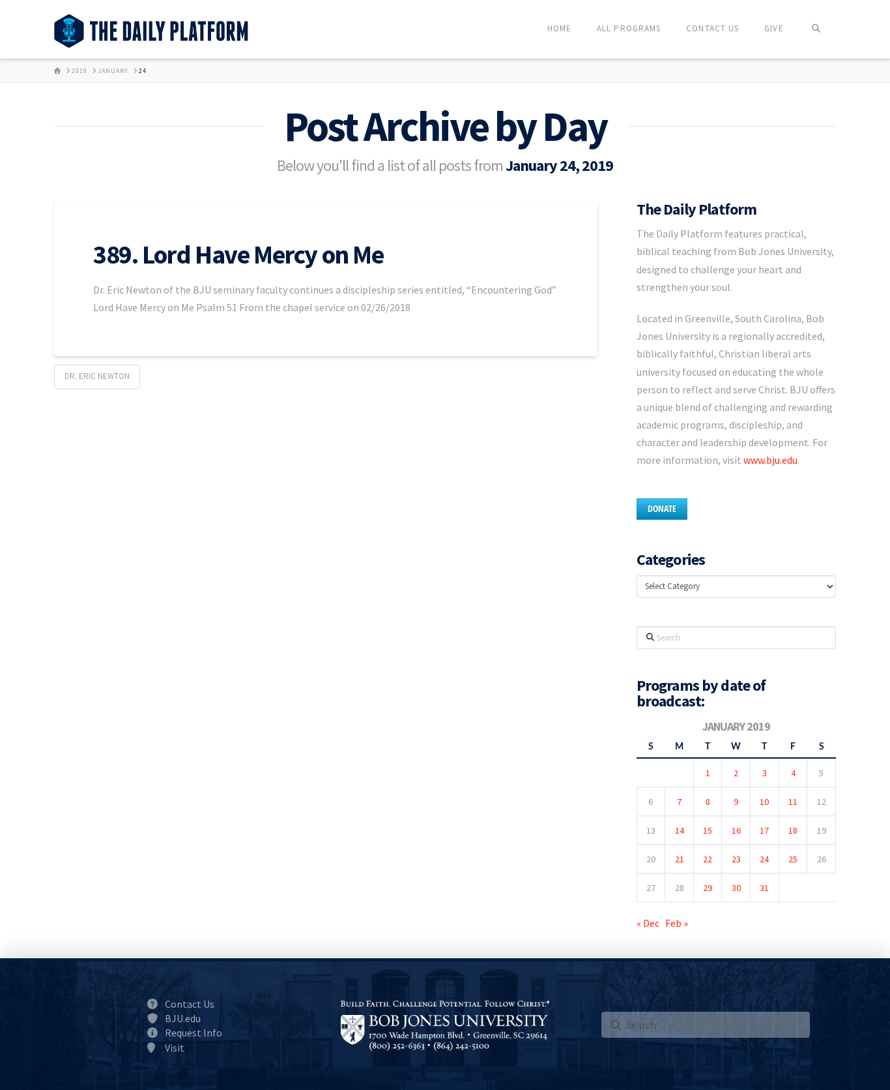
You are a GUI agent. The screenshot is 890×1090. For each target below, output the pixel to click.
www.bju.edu (770, 459)
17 (764, 830)
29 (707, 888)
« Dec (648, 923)
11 (792, 802)
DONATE (662, 508)
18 (792, 830)
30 (736, 888)
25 (792, 859)
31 (764, 888)
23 (736, 859)
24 (764, 859)
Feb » (676, 923)
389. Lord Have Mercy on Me (238, 254)
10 (764, 802)
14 (679, 830)
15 (707, 830)
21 (679, 859)
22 (707, 859)
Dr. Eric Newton (97, 376)
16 (736, 830)
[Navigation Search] (816, 29)
